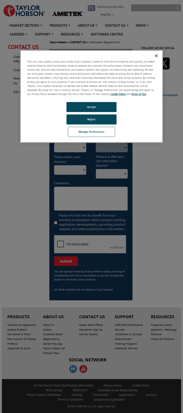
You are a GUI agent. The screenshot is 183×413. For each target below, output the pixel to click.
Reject (91, 119)
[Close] (156, 55)
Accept (91, 107)
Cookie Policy (118, 94)
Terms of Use (138, 94)
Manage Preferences (91, 131)
